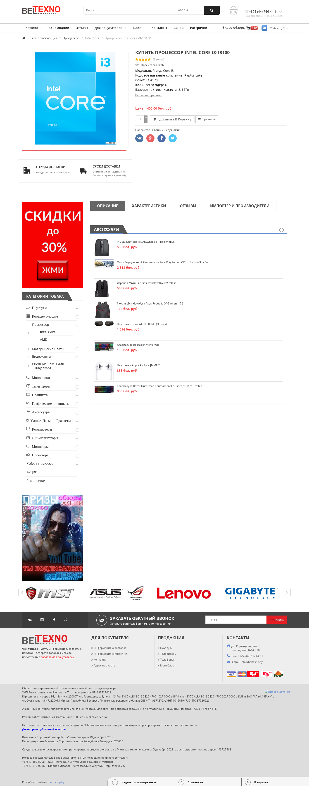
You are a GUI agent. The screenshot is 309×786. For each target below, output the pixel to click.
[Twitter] (139, 138)
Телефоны (167, 659)
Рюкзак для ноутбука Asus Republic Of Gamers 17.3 (150, 303)
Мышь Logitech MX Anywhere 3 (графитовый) (146, 242)
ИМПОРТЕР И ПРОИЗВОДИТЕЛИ (239, 205)
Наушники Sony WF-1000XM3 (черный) (143, 324)
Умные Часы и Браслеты (50, 420)
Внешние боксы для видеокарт (48, 366)
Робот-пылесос (39, 463)
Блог (137, 28)
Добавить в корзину (174, 119)
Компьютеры (41, 429)
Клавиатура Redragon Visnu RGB (138, 345)
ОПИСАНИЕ (107, 205)
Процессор (71, 38)
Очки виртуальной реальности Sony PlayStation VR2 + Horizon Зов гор (163, 262)
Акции (178, 28)
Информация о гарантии (110, 654)
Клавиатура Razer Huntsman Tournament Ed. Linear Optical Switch (159, 386)
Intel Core (92, 38)
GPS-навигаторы (44, 437)
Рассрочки (198, 28)
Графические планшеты (49, 403)
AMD (43, 339)
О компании (59, 28)
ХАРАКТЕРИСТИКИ (149, 205)
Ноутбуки (38, 307)
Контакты (159, 28)
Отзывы (82, 28)
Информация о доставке (110, 648)
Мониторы (39, 446)
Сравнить (209, 119)
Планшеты (39, 394)
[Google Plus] (150, 138)
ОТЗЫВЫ (188, 205)
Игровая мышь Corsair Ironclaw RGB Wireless (146, 283)
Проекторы (39, 455)
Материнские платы (48, 349)
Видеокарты (42, 356)
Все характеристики (148, 95)
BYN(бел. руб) (277, 28)
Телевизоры (40, 386)
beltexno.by (252, 662)
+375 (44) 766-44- (249, 656)
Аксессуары (40, 412)
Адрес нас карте (104, 665)
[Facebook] (161, 138)
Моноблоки (40, 377)
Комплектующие (44, 38)
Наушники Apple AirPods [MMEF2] (139, 365)
